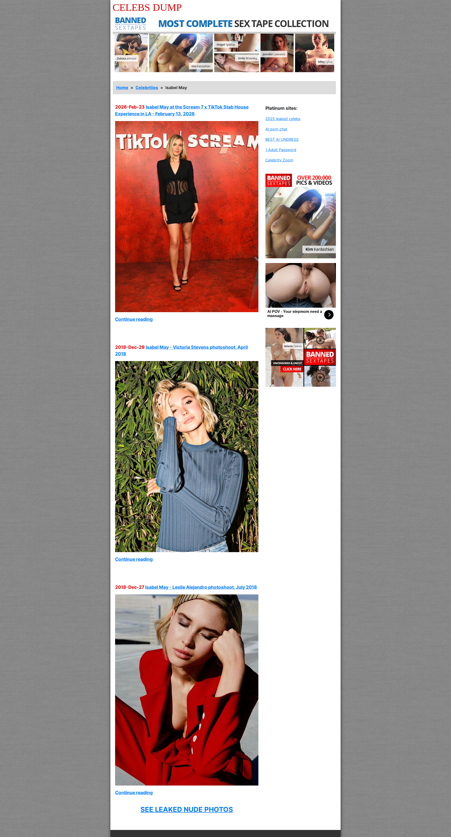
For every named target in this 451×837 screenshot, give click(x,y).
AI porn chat (276, 129)
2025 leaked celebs (282, 118)
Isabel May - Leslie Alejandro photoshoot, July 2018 (201, 587)
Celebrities (147, 87)
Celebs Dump (147, 7)
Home (122, 87)
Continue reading (134, 319)
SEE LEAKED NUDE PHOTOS (186, 809)
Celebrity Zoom (279, 160)
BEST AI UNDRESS (282, 139)
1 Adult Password (280, 149)
